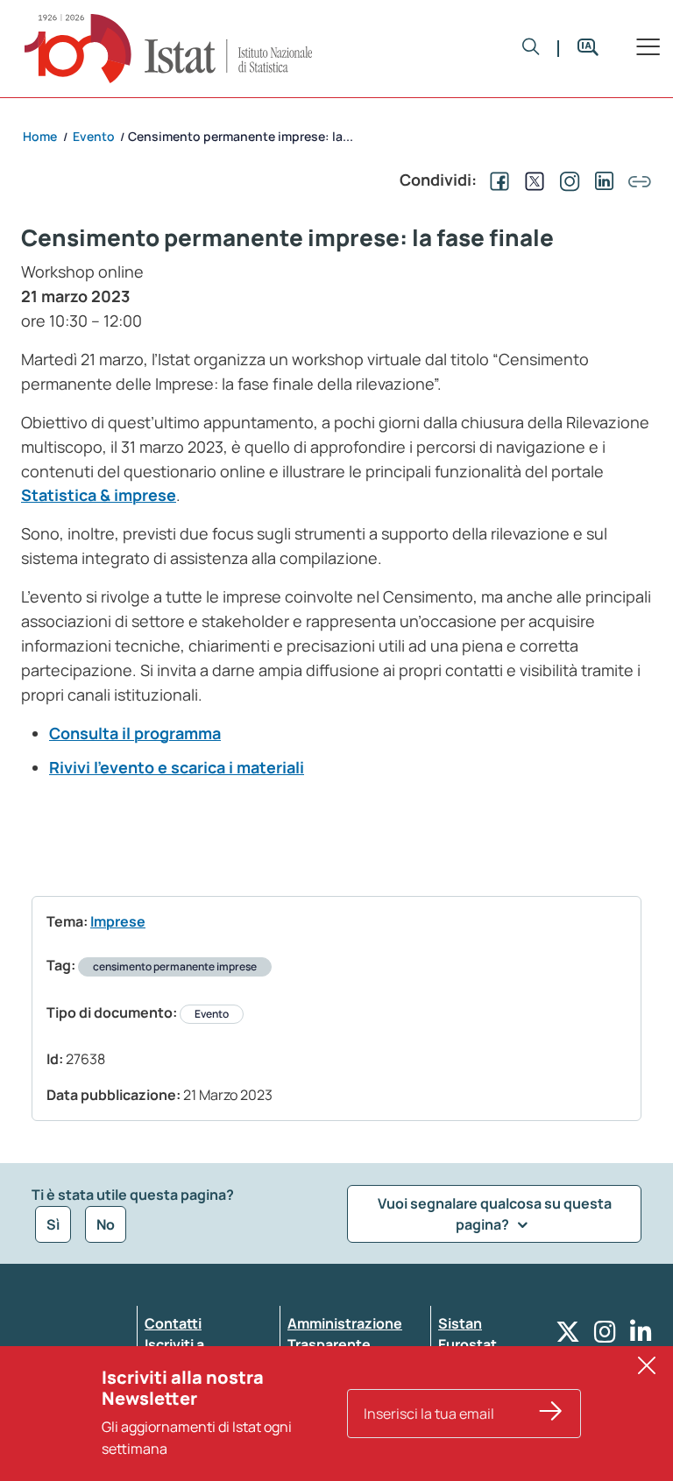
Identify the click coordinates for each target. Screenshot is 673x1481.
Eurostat (467, 1344)
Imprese (117, 921)
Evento (212, 1013)
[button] (531, 48)
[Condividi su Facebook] (496, 179)
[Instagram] (605, 1336)
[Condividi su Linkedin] (601, 179)
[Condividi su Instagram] (566, 179)
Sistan (460, 1323)
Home (40, 136)
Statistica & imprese (98, 494)
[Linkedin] (641, 1336)
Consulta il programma (135, 733)
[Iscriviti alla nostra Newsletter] (551, 1413)
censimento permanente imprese (175, 966)
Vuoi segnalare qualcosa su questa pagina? (495, 1214)
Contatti (173, 1323)
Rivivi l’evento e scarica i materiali (176, 767)
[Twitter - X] (568, 1336)
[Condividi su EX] (531, 179)
